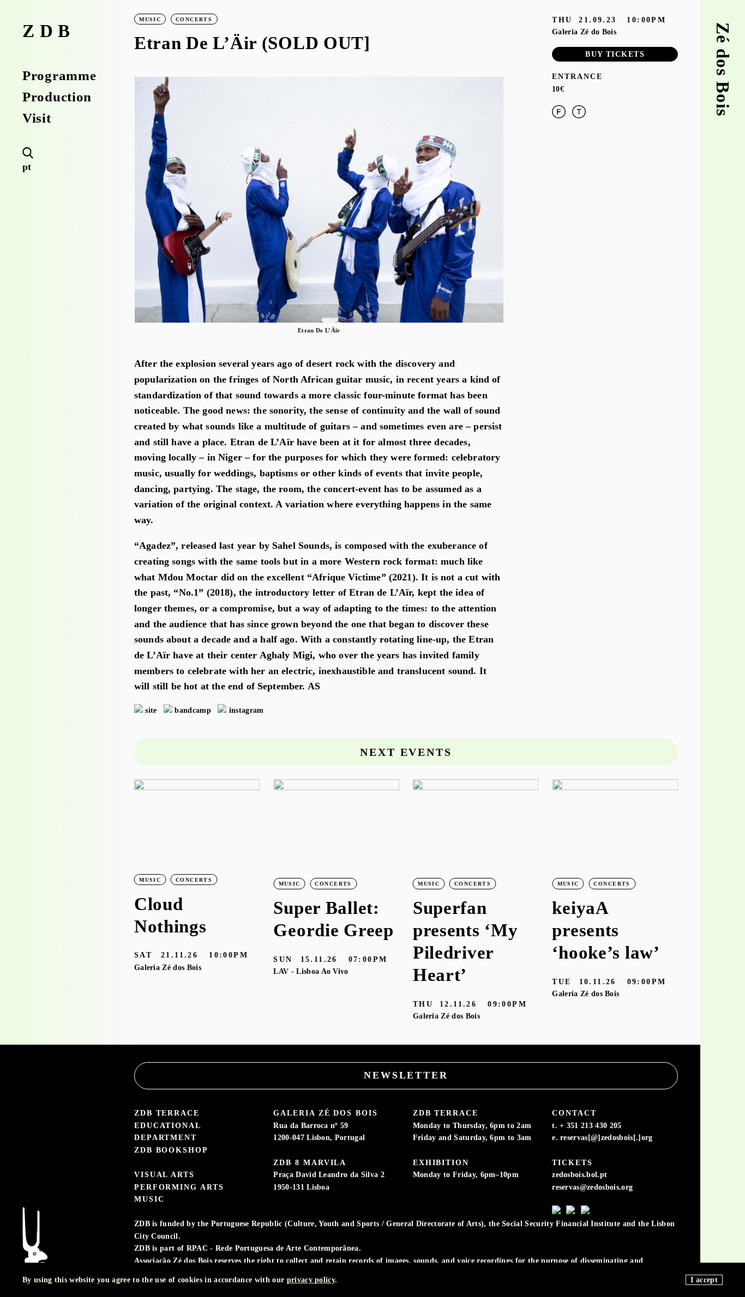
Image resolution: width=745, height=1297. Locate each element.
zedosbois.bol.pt (579, 1174)
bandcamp (193, 710)
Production (57, 97)
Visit (36, 118)
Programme (59, 76)
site (151, 710)
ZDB (48, 31)
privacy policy (311, 1279)
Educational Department (167, 1131)
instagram (246, 710)
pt (27, 166)
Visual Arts (164, 1174)
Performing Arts (179, 1187)
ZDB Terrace (167, 1112)
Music (149, 1199)
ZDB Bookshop (171, 1150)
